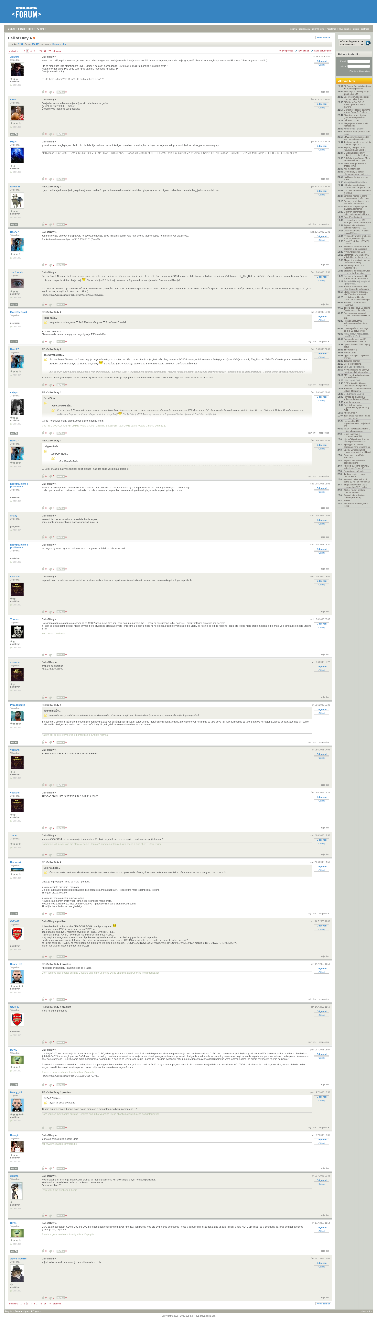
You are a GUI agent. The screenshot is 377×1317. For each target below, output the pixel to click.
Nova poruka (323, 37)
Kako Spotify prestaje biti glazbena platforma (355, 207)
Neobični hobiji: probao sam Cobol (357, 132)
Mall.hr (347, 500)
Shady (14, 515)
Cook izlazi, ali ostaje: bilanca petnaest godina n (356, 173)
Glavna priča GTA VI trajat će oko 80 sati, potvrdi (356, 329)
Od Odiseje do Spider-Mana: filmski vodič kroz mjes (357, 159)
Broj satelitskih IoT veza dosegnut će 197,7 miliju (355, 485)
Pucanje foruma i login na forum (356, 504)
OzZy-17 (15, 921)
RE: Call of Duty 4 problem (56, 964)
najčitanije (331, 29)
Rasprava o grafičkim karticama (354, 456)
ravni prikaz (303, 51)
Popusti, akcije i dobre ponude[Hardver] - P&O (355, 226)
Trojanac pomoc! (352, 361)
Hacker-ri (15, 862)
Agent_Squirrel (19, 1258)
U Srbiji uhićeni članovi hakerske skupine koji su (356, 154)
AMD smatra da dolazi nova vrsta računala (357, 376)
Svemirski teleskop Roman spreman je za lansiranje (356, 247)
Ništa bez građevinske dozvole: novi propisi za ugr (357, 186)
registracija (304, 29)
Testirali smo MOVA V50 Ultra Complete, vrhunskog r (357, 287)
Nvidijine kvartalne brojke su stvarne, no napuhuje (357, 237)
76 (45, 51)
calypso (15, 392)
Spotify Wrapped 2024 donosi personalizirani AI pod (357, 451)
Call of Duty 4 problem (54, 921)
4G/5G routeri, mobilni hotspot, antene (354, 491)
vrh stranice (366, 1311)
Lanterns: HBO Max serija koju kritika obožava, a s (356, 256)
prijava (293, 29)
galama (14, 1176)
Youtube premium (352, 402)
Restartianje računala (354, 471)
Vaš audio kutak (351, 120)
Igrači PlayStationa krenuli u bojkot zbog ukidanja (357, 429)
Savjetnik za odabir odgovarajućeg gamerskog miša (356, 407)
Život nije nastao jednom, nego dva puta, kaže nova (356, 197)
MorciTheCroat (18, 312)
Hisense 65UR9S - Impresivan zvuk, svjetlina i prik (357, 423)
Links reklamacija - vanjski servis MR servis (356, 231)
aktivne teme (318, 29)
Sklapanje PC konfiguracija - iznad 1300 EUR (357, 92)
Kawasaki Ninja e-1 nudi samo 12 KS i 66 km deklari (357, 480)
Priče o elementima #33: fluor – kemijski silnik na (355, 340)
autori (356, 29)
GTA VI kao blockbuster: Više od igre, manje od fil (355, 384)
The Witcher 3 (350, 350)
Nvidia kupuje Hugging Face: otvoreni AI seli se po (357, 298)
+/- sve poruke (286, 51)
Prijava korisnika (349, 54)
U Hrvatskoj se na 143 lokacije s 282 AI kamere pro (357, 221)
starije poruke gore (322, 51)
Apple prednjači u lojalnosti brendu (356, 356)
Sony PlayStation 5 (353, 217)
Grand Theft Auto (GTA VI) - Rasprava (357, 242)
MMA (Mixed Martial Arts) (356, 182)
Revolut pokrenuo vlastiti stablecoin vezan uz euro (356, 277)
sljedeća (57, 51)
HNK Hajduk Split (352, 380)
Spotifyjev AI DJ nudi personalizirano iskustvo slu (357, 445)
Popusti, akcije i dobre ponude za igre (354, 461)
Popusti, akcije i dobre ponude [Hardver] (354, 496)
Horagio (15, 1135)
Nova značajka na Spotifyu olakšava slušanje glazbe (356, 371)
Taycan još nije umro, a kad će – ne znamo (357, 417)
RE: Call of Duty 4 (51, 186)
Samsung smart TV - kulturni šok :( (354, 266)
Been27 (14, 232)
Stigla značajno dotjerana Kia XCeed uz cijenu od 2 (356, 293)
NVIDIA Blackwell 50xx (354, 252)
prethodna (13, 51)
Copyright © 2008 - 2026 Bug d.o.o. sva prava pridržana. (189, 1316)
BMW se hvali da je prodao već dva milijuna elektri (356, 138)
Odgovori (322, 61)
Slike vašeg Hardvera (354, 367)
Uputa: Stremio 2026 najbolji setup (357, 345)
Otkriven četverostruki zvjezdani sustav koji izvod (356, 213)
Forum (22, 29)
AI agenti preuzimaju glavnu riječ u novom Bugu (357, 261)
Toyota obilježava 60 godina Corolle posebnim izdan (357, 309)
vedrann (15, 576)
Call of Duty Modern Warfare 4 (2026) (357, 191)
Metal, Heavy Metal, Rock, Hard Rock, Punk (356, 335)
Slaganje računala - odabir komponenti (356, 124)
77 (49, 51)
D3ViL (13, 1049)
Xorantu (15, 619)
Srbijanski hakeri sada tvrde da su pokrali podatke (357, 272)
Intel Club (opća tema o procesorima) (355, 164)
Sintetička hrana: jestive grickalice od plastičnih (355, 116)
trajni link (325, 92)
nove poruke (345, 29)
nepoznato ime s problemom (19, 485)
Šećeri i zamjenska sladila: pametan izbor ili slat (356, 98)
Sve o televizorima (352, 364)
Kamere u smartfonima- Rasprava (355, 303)
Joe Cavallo (17, 272)
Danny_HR (16, 964)
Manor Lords (350, 352)
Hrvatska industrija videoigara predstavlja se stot (356, 323)
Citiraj (321, 65)
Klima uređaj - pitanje (353, 128)
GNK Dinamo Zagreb (354, 394)
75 (40, 51)
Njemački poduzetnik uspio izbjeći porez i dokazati (356, 440)
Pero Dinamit (17, 705)
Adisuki (14, 56)
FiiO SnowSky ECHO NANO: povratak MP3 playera (354, 104)
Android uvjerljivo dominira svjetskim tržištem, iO (356, 467)
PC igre (40, 29)
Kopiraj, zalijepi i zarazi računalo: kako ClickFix (355, 148)
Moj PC (14, 134)
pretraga (365, 29)
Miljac (13, 141)
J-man (14, 835)
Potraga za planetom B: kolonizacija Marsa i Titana (356, 398)
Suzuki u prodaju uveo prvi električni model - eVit (356, 202)
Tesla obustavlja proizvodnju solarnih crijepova (357, 143)
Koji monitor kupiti (352, 169)
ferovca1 (15, 186)
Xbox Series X (350, 413)
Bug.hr (11, 29)
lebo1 (13, 99)
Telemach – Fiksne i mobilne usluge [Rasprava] (357, 389)
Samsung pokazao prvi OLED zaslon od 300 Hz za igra (357, 315)
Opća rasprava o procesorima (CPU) (353, 435)
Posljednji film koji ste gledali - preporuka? (357, 282)
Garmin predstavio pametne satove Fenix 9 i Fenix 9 (357, 111)
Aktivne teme (347, 81)
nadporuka (324, 224)
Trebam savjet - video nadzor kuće (354, 475)
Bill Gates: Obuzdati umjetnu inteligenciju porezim (357, 87)
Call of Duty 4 (49, 56)
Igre (30, 29)
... (37, 51)
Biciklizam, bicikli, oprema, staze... (356, 178)
